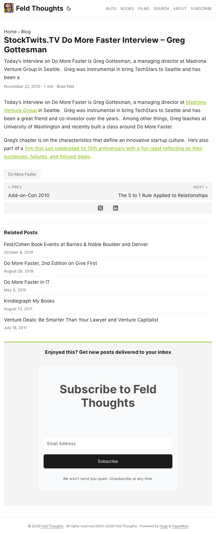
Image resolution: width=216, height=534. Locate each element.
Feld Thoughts (39, 8)
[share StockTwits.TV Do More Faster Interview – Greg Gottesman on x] (100, 208)
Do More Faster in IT (27, 282)
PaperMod (180, 526)
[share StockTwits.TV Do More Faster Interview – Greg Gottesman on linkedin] (115, 208)
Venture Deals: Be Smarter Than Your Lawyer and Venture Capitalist (81, 320)
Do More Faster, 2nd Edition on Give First (50, 263)
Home (10, 31)
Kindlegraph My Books (29, 301)
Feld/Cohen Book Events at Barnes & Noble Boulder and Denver (76, 244)
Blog (26, 31)
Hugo (163, 526)
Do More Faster (22, 174)
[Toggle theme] (69, 8)
